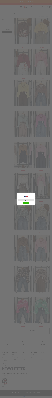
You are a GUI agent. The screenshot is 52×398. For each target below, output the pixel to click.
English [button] (25, 200)
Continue (26, 202)
